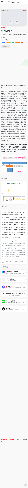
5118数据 (6, 217)
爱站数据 (13, 217)
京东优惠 (19, 439)
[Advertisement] (14, 68)
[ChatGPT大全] (14, 2)
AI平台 (3, 27)
